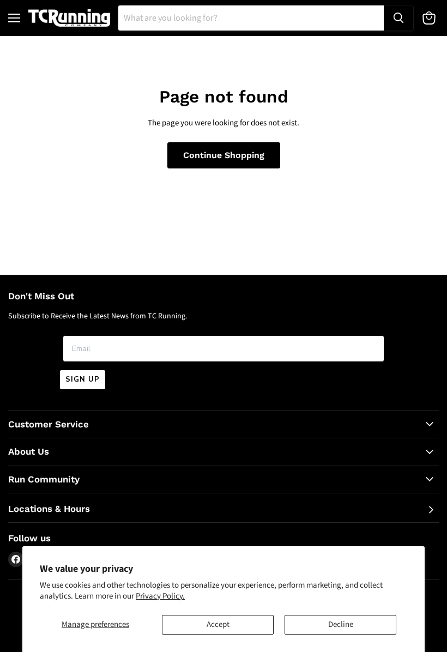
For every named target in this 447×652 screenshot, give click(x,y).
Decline (340, 624)
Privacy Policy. (160, 596)
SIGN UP (82, 379)
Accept (218, 624)
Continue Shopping (223, 155)
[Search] (398, 18)
